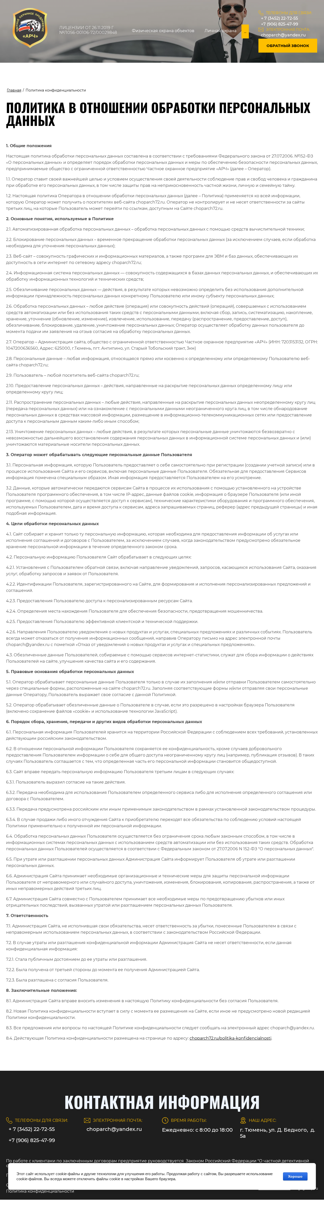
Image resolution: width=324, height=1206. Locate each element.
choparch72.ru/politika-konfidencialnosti (230, 1038)
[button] (287, 46)
